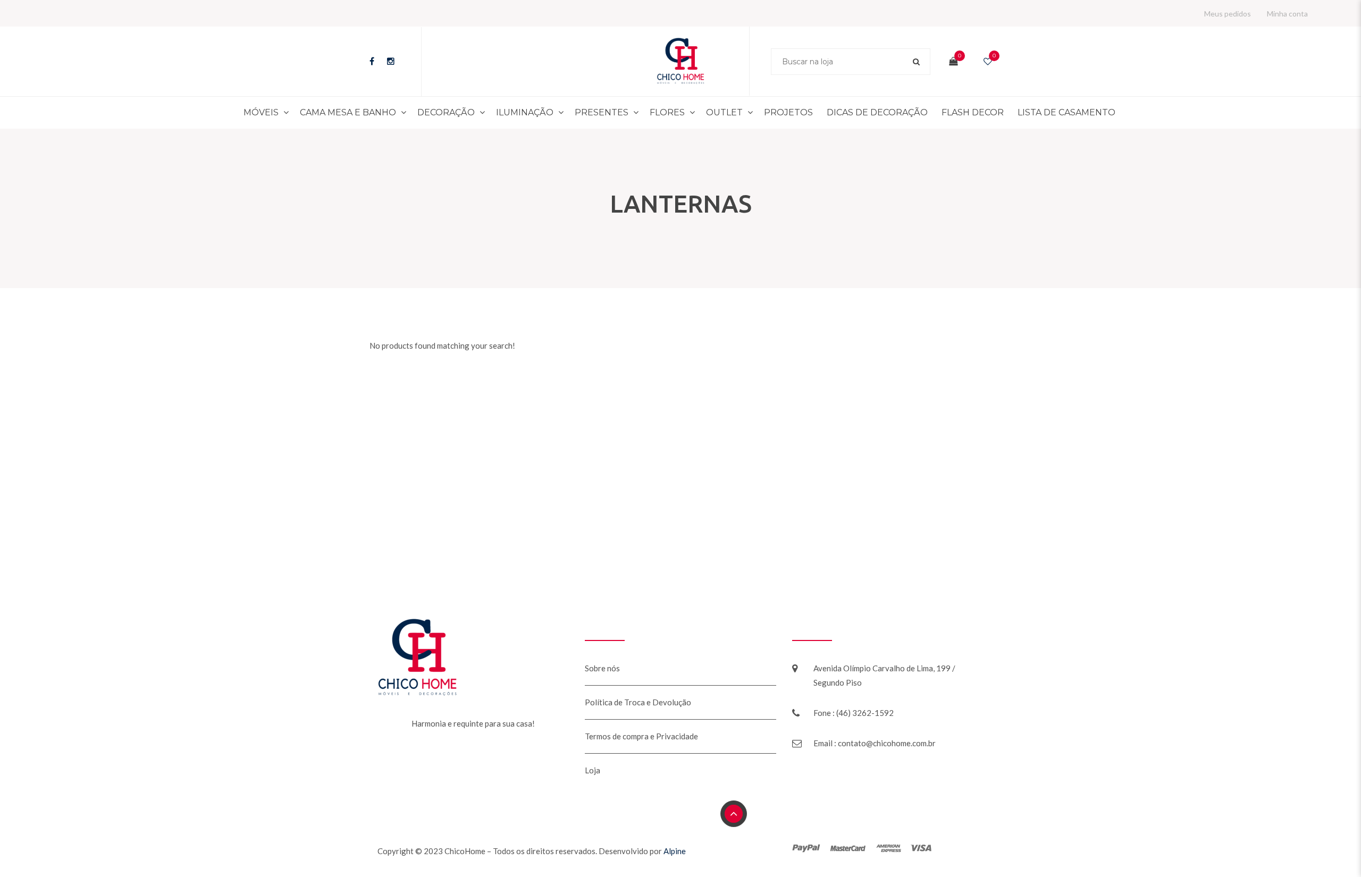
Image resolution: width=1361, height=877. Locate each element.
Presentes (606, 112)
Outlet (723, 112)
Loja (592, 770)
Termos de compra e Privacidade (641, 736)
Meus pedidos (1227, 13)
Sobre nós (602, 668)
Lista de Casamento (1038, 112)
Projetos (782, 112)
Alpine (674, 851)
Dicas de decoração (864, 112)
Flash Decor (953, 112)
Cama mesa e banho (375, 112)
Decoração (464, 112)
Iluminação (537, 112)
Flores (668, 112)
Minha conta (1287, 13)
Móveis (295, 112)
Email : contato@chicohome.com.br (874, 743)
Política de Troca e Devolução (638, 702)
